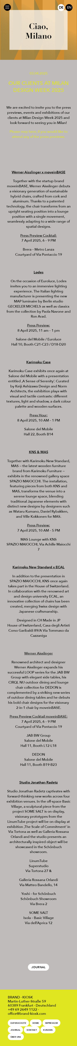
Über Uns (15, 1037)
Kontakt (32, 1030)
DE (61, 7)
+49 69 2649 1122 (22, 1009)
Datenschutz (18, 1023)
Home (35, 1023)
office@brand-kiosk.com (27, 1013)
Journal (38, 967)
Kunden (48, 1030)
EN (69, 7)
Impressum (51, 1023)
